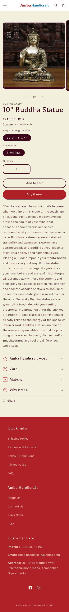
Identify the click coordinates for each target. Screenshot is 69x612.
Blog (11, 524)
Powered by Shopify (45, 605)
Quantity (8, 161)
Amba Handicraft (29, 605)
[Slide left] (26, 97)
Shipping (7, 124)
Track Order (15, 515)
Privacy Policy (17, 464)
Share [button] (11, 400)
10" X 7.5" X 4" (17, 137)
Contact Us (16, 506)
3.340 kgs (14, 152)
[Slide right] (43, 97)
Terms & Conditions (21, 456)
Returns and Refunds (22, 447)
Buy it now (34, 194)
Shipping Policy (18, 438)
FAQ (10, 473)
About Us (14, 498)
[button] (5, 5)
